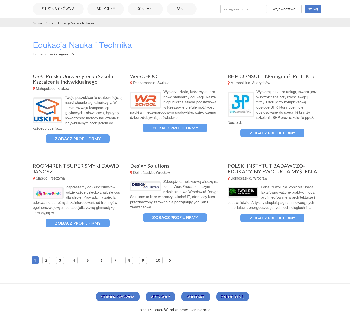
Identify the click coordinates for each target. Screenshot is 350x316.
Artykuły (105, 9)
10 (158, 260)
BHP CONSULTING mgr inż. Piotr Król (272, 76)
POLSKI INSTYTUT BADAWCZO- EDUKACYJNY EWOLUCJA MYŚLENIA (272, 168)
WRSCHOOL (145, 76)
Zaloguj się (232, 296)
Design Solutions (149, 166)
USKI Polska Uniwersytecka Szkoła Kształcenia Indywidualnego (73, 79)
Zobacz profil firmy (78, 138)
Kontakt (145, 9)
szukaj (313, 9)
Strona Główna (43, 23)
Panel (182, 9)
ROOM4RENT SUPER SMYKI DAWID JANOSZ (76, 168)
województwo (284, 9)
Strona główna (58, 9)
